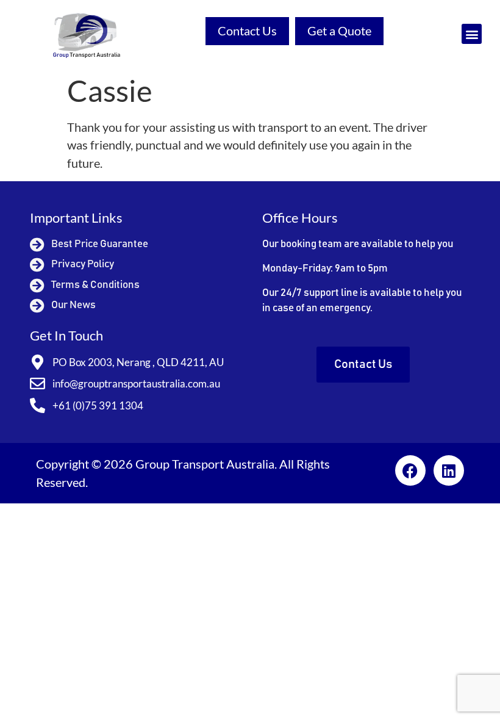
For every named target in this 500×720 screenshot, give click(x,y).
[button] (472, 34)
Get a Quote (339, 31)
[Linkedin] (449, 470)
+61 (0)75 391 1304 (97, 405)
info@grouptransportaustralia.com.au (136, 383)
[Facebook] (410, 470)
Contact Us (247, 31)
